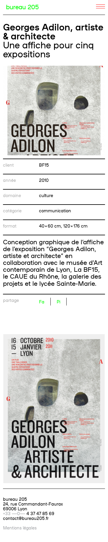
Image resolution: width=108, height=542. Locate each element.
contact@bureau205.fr (26, 518)
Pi (58, 302)
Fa (41, 302)
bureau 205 (22, 6)
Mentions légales (20, 528)
